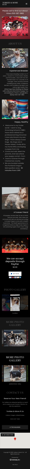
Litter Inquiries (15, 427)
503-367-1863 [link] (18, 13)
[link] (11, 5)
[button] (26, 3)
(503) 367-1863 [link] (15, 419)
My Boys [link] (15, 464)
